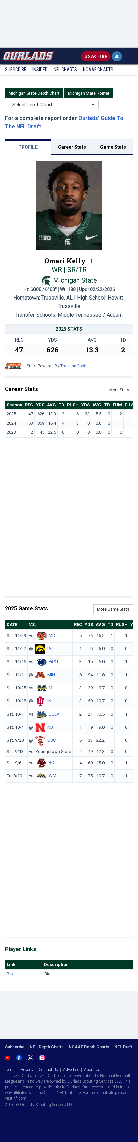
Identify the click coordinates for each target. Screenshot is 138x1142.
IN (49, 700)
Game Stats (113, 147)
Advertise (71, 1069)
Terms (10, 1069)
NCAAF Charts (98, 69)
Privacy (27, 1069)
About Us (92, 1069)
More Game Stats (113, 609)
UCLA (54, 714)
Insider (40, 69)
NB (50, 727)
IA (49, 648)
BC (51, 762)
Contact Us (48, 1069)
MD (52, 635)
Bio (10, 973)
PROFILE (28, 147)
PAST (54, 661)
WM (52, 775)
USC (51, 740)
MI (51, 687)
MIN (51, 674)
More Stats (119, 389)
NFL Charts (65, 69)
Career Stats (72, 147)
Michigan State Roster (88, 93)
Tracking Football (76, 366)
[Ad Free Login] (117, 56)
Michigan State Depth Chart (34, 93)
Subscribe (15, 69)
